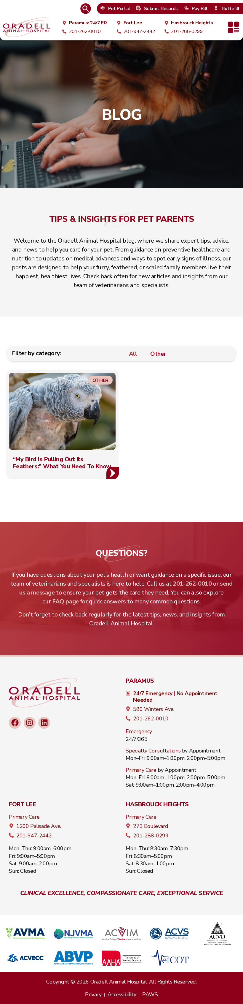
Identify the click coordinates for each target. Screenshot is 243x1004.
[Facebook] (15, 723)
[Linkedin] (44, 723)
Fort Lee (22, 804)
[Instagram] (30, 723)
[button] (233, 27)
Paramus (140, 681)
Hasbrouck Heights (157, 804)
